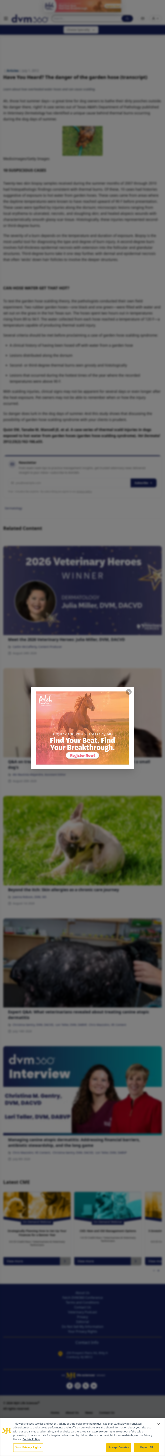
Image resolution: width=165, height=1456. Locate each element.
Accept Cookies (119, 1447)
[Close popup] (129, 692)
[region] (82, 1437)
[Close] (158, 1424)
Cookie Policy (31, 1439)
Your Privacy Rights (28, 1447)
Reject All (146, 1447)
